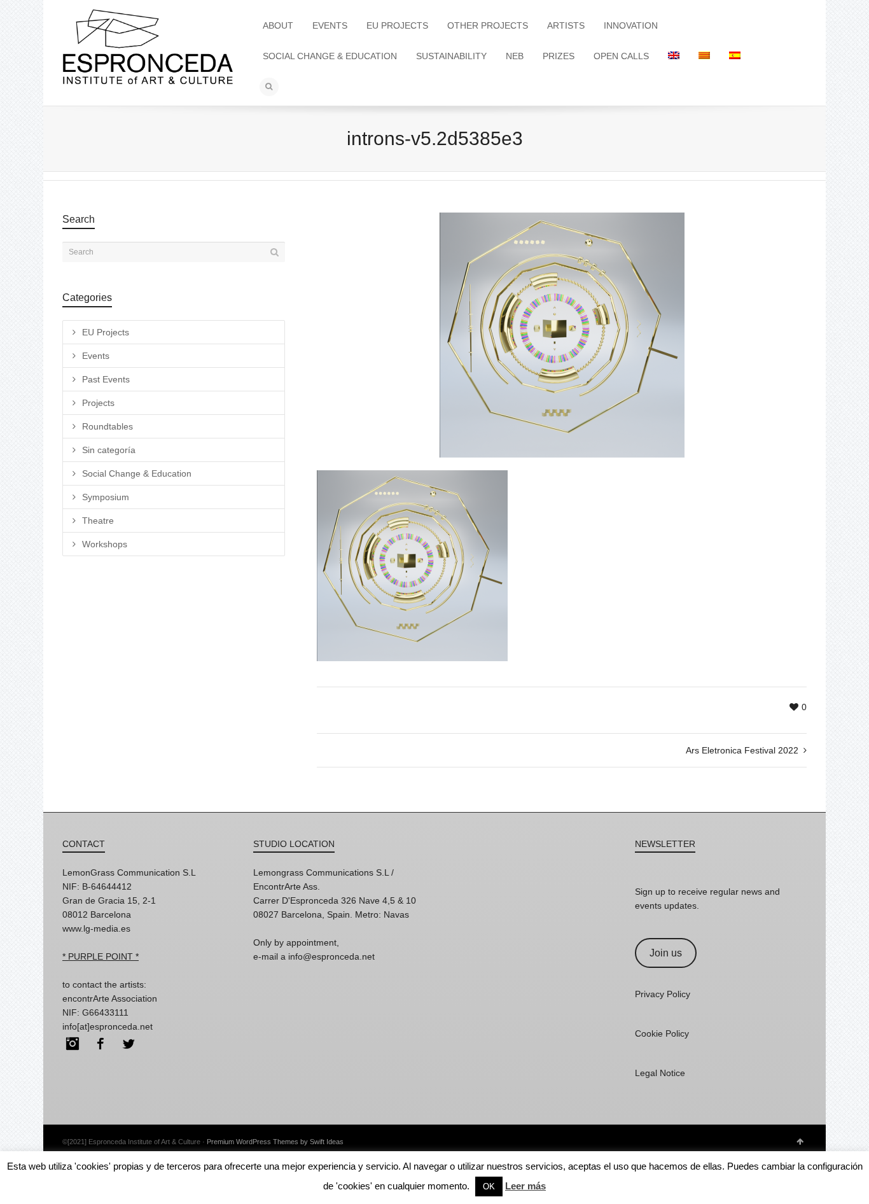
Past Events (106, 379)
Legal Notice (660, 1073)
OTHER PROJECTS (487, 25)
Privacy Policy (662, 994)
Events (95, 356)
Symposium (105, 497)
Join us (666, 953)
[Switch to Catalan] (704, 56)
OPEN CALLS (621, 56)
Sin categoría (109, 450)
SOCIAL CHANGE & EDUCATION (330, 56)
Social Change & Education (136, 473)
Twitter (128, 1043)
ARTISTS (566, 25)
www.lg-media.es (96, 928)
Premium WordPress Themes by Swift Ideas (275, 1141)
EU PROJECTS (397, 25)
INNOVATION (631, 25)
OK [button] (489, 1186)
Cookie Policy (662, 1033)
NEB (515, 56)
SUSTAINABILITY (451, 56)
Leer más (525, 1185)
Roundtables (107, 426)
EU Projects (105, 332)
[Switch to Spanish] (734, 56)
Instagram (72, 1043)
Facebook (100, 1043)
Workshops (104, 544)
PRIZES (558, 56)
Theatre (98, 520)
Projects (98, 403)
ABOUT (278, 25)
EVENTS (329, 25)
